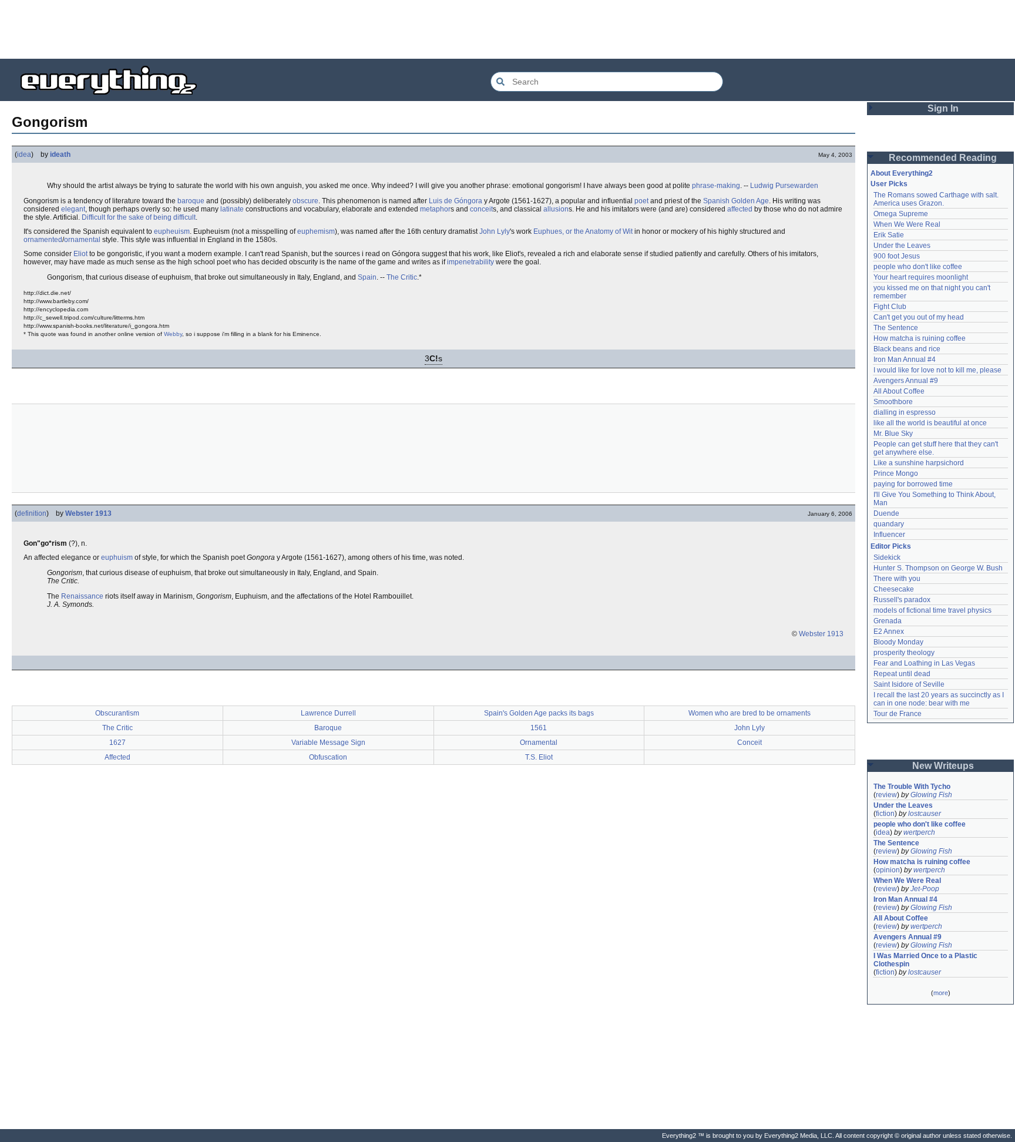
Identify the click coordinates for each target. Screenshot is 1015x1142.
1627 (117, 742)
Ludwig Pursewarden (784, 186)
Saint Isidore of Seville (909, 684)
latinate (232, 209)
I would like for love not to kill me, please (937, 370)
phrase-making (716, 186)
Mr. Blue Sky (893, 433)
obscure (305, 201)
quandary (888, 524)
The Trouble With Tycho (911, 786)
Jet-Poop (924, 889)
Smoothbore (893, 402)
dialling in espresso (904, 412)
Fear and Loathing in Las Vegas (924, 663)
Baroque (328, 728)
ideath (60, 154)
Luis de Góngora (455, 201)
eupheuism (172, 231)
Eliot (80, 254)
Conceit (749, 742)
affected (739, 209)
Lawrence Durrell (328, 713)
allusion (556, 209)
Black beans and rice (906, 349)
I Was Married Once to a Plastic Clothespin (926, 960)
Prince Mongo (895, 473)
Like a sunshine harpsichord (918, 463)
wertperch (919, 832)
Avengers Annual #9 (905, 381)
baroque (190, 201)
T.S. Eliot (539, 757)
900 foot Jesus (896, 256)
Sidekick (886, 557)
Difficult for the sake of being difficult (139, 217)
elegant (73, 209)
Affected (117, 757)
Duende (886, 513)
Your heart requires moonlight (920, 277)
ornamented (42, 240)
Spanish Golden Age (736, 201)
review (886, 795)
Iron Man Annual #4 (904, 359)
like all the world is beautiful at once (930, 423)
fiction (885, 814)
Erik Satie (888, 235)
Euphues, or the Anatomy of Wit (583, 231)
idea (24, 154)
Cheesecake (893, 589)
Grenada (887, 621)
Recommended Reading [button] (943, 158)
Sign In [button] (943, 108)
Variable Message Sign (328, 742)
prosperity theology (904, 653)
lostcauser (924, 814)
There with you (896, 579)
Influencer (889, 534)
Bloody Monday (898, 642)
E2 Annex (888, 631)
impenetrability (470, 262)
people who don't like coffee (917, 267)
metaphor (435, 209)
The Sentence (895, 328)
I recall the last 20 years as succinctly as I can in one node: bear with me (939, 699)
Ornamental (538, 742)
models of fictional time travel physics (932, 610)
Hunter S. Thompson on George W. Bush (938, 568)
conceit (481, 209)
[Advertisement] (507, 29)
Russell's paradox (901, 600)
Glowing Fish (931, 795)
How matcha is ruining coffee (919, 338)
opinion (888, 870)
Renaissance (82, 596)
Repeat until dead (901, 674)
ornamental (82, 240)
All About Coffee (899, 391)
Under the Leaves (901, 245)
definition (31, 513)
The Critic (401, 277)
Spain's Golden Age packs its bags (539, 713)
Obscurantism (117, 713)
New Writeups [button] (943, 766)
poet (641, 201)
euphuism (117, 557)
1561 (538, 728)
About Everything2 (902, 173)
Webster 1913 (88, 513)
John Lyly (494, 231)
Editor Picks (891, 546)
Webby (173, 334)
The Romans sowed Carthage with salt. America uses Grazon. (936, 199)
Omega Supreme (900, 214)
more (940, 992)
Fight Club (889, 307)
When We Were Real (906, 224)
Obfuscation (328, 757)
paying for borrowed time (913, 484)
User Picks (889, 184)
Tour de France (897, 714)
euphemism (316, 231)
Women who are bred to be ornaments (749, 713)
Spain (367, 277)
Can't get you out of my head (918, 317)
